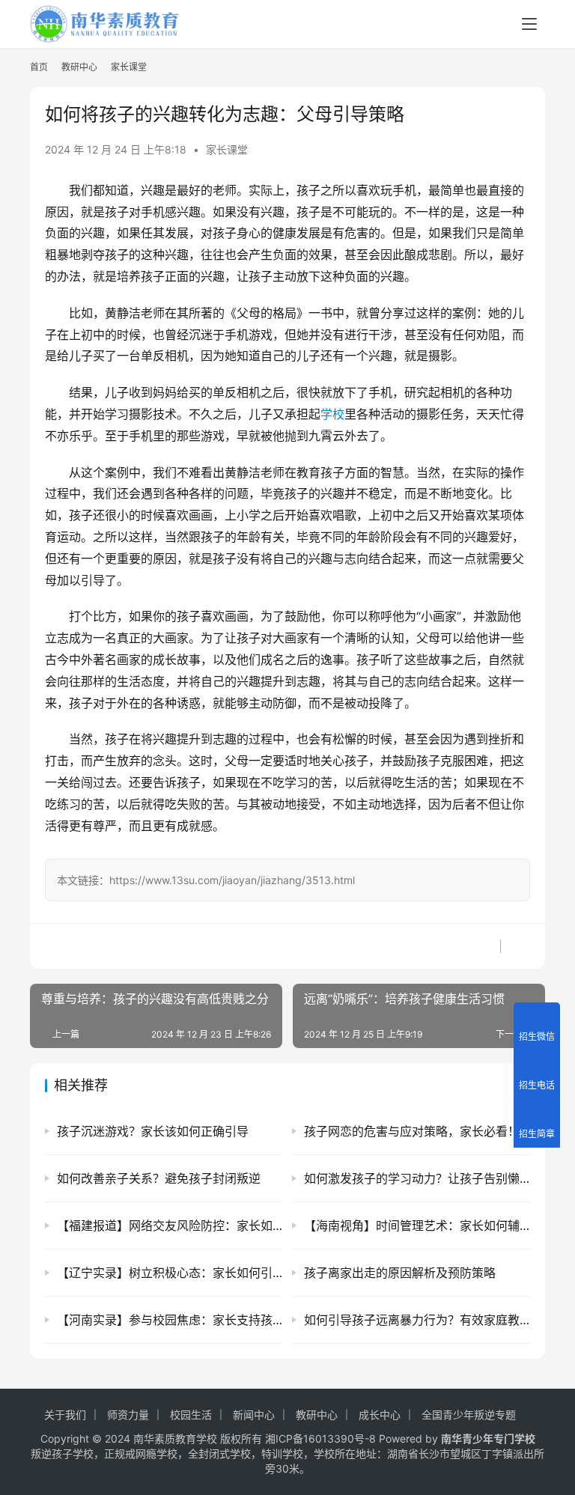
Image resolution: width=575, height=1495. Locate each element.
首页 (39, 67)
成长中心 (380, 1414)
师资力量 (128, 1414)
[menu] (529, 23)
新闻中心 (254, 1414)
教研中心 (317, 1414)
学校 (332, 414)
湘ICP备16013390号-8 (320, 1438)
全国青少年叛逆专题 (469, 1414)
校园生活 (191, 1414)
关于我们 (65, 1414)
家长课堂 (227, 149)
